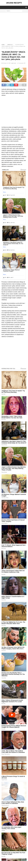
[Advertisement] (14, 29)
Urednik (14, 63)
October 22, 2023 (7, 63)
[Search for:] (14, 10)
